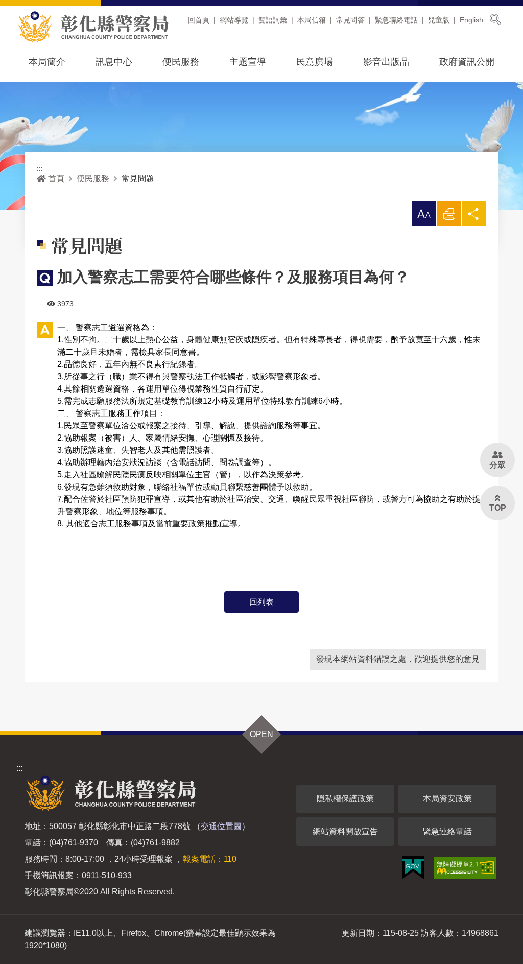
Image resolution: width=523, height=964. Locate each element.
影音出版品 (386, 62)
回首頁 (198, 20)
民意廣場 (314, 62)
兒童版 (438, 20)
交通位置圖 (221, 826)
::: (177, 20)
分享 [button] (474, 216)
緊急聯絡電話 (396, 20)
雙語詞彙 (272, 20)
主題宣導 (247, 62)
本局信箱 (311, 20)
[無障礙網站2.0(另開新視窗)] (465, 868)
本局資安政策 (447, 798)
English (471, 20)
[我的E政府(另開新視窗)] (413, 867)
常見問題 (138, 178)
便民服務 (180, 62)
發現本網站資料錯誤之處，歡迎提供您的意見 (398, 659)
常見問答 (350, 20)
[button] (424, 213)
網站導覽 (234, 20)
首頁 (56, 178)
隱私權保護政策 (345, 798)
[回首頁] (93, 27)
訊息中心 (114, 62)
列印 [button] (449, 216)
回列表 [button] (261, 602)
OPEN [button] (261, 734)
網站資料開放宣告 (345, 831)
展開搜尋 (495, 19)
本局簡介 (47, 62)
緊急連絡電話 (447, 831)
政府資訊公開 (466, 62)
